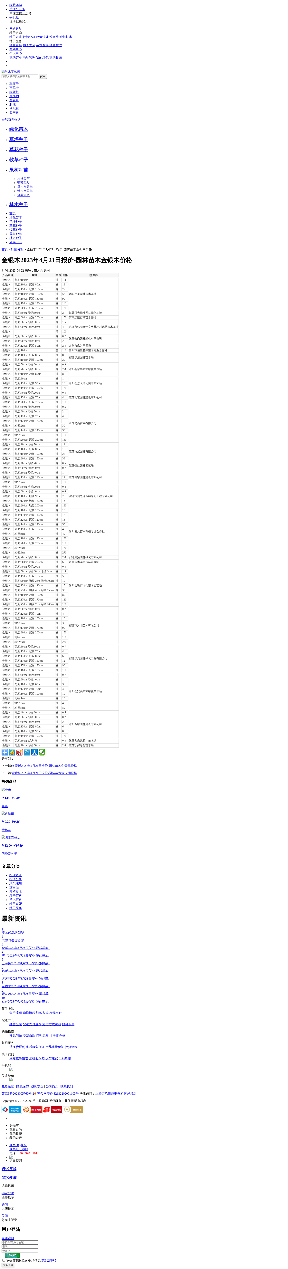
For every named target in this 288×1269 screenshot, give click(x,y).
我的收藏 (55, 57)
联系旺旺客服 (18, 1149)
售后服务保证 (35, 1047)
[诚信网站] (53, 1112)
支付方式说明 (51, 1024)
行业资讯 (15, 875)
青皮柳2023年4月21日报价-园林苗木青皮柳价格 (44, 773)
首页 (12, 213)
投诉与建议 (50, 1058)
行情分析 (29, 37)
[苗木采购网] (11, 71)
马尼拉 (14, 108)
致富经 (54, 37)
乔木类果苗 (25, 186)
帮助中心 (15, 49)
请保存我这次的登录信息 (23, 1260)
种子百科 (15, 895)
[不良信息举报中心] (12, 1112)
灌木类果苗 (25, 191)
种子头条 (15, 908)
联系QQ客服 (18, 1145)
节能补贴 (65, 1058)
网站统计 (130, 1093)
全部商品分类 (11, 119)
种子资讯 (15, 37)
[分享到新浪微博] (19, 752)
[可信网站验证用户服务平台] (32, 1112)
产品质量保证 (54, 1047)
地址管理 (29, 57)
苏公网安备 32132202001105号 (57, 1093)
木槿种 (14, 96)
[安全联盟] (73, 1112)
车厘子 (14, 83)
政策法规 (42, 37)
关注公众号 (17, 9)
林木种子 (18, 204)
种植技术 (66, 37)
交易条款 (29, 1035)
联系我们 (66, 1086)
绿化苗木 (18, 129)
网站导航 (15, 28)
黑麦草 (14, 100)
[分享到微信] (42, 752)
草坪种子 (18, 139)
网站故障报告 (18, 1058)
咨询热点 (37, 1086)
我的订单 (15, 57)
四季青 (14, 112)
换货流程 (71, 1047)
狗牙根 (14, 92)
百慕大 (14, 88)
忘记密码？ (49, 1260)
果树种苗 (18, 169)
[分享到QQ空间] (12, 752)
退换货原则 (17, 1047)
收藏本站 (15, 5)
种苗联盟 (55, 45)
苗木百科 (42, 45)
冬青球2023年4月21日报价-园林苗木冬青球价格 (44, 765)
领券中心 (15, 242)
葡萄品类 (23, 182)
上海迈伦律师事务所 (109, 1093)
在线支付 (55, 1012)
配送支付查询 (32, 1024)
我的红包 (42, 57)
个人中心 (15, 53)
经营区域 (15, 1024)
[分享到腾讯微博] (27, 752)
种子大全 (29, 45)
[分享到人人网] (34, 752)
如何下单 (68, 1024)
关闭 (5, 1204)
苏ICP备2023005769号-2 (18, 1093)
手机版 (14, 17)
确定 (5, 1193)
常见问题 (15, 1035)
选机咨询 (35, 1058)
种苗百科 (15, 45)
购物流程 (29, 1012)
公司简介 (52, 1086)
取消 (11, 1193)
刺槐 (12, 104)
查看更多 (23, 195)
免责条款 (8, 1086)
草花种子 (18, 149)
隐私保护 (22, 1086)
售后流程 (15, 1012)
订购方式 (42, 1012)
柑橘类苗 (23, 178)
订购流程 (42, 1035)
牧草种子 (18, 159)
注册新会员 (57, 1035)
